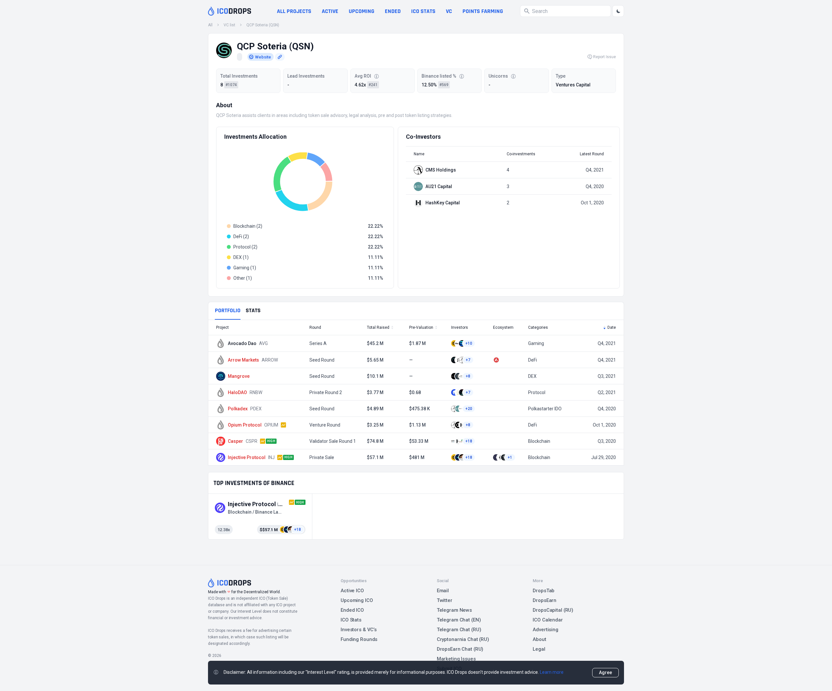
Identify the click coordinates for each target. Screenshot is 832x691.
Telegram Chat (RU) (459, 630)
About (539, 639)
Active (330, 11)
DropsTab (543, 591)
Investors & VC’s (359, 630)
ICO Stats (351, 620)
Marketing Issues (456, 659)
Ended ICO (352, 610)
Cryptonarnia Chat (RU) (463, 639)
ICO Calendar (548, 620)
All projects (294, 11)
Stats (253, 310)
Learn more (552, 672)
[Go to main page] (229, 11)
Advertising (545, 630)
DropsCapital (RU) (553, 610)
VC (449, 11)
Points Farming (482, 11)
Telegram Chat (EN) (459, 620)
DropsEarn (544, 600)
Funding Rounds (359, 639)
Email (443, 591)
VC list (229, 25)
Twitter (444, 600)
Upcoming (361, 11)
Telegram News (454, 610)
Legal (539, 649)
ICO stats (423, 11)
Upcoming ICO (357, 600)
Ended (393, 11)
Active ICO (352, 591)
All (210, 25)
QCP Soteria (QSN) (262, 25)
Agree (605, 672)
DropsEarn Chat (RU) (460, 649)
